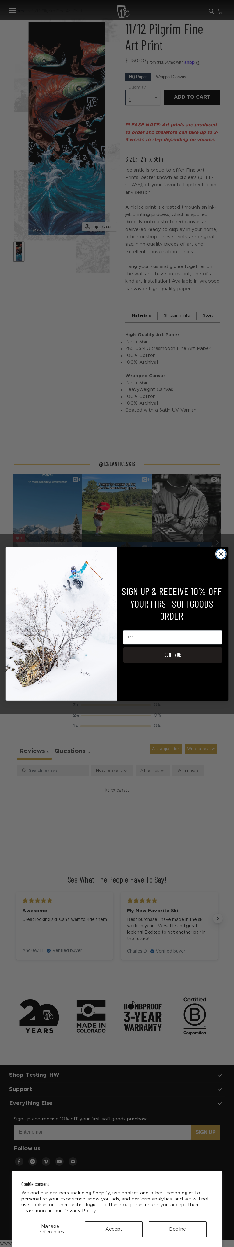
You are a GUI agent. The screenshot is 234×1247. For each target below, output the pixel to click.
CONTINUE (172, 655)
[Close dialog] (221, 554)
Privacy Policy (79, 1211)
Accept (113, 1229)
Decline (177, 1229)
